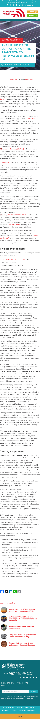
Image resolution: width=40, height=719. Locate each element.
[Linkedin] (19, 5)
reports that (31, 119)
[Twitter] (10, 5)
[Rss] (22, 5)
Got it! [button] (20, 716)
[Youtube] (13, 5)
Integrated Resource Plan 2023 (15, 215)
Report (31, 12)
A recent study (6, 162)
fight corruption (14, 225)
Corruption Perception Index (13, 259)
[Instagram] (16, 5)
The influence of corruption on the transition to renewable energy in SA (18, 52)
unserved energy (10, 149)
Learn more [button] (30, 710)
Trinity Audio (21, 79)
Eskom (3, 99)
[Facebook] (7, 5)
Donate (31, 15)
